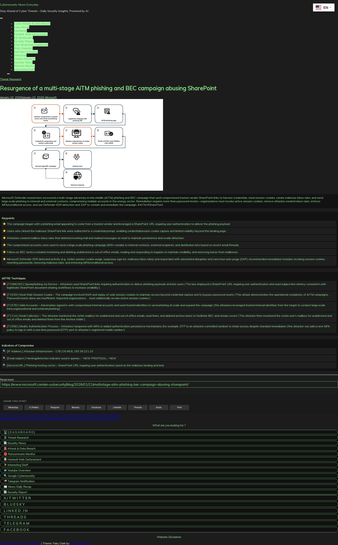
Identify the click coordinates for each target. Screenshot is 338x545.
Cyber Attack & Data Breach (32, 23)
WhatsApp (13, 407)
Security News (23, 62)
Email (158, 407)
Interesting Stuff (24, 69)
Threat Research (24, 58)
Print (179, 407)
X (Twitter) (34, 407)
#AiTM (142, 204)
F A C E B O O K (16, 529)
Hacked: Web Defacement (31, 34)
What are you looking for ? (169, 425)
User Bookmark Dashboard (31, 44)
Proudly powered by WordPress (20, 543)
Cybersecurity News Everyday (19, 4)
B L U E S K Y (14, 504)
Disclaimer (20, 30)
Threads (138, 407)
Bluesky (75, 407)
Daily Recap (21, 27)
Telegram (54, 407)
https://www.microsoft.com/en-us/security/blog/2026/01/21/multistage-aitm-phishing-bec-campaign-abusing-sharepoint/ (95, 384)
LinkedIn (117, 407)
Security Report (24, 41)
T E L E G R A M (16, 523)
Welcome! (20, 55)
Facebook (96, 407)
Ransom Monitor (24, 66)
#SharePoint (155, 204)
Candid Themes (80, 543)
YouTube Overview (26, 51)
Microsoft (51, 97)
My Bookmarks (23, 37)
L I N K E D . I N (15, 510)
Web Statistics (23, 48)
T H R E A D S (15, 517)
